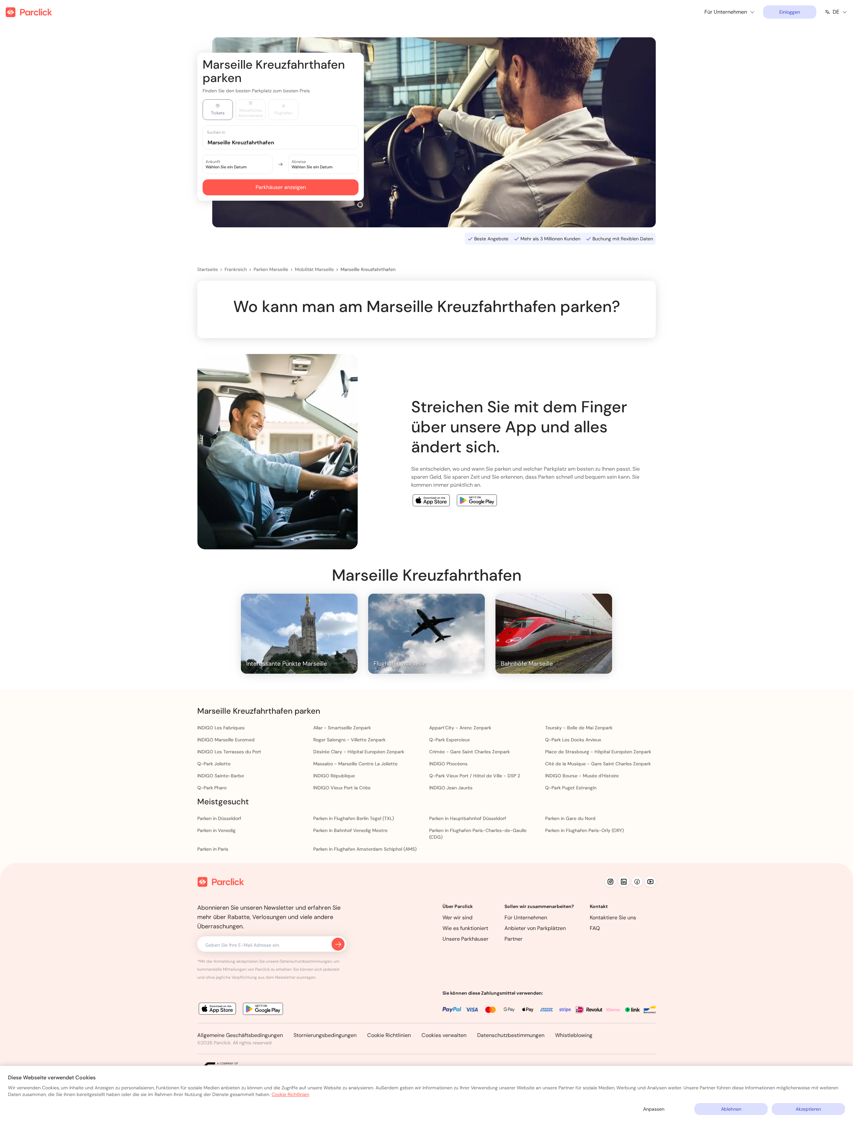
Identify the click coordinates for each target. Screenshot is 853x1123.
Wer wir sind (457, 917)
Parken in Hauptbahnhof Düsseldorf (467, 818)
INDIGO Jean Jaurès (450, 788)
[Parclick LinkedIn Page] (623, 881)
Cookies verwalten (444, 1035)
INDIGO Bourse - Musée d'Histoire (582, 776)
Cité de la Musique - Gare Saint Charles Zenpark (598, 764)
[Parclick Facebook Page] (637, 881)
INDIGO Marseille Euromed (226, 740)
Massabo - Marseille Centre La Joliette (355, 764)
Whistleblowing (573, 1035)
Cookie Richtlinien (389, 1035)
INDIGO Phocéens (448, 764)
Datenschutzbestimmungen (510, 1035)
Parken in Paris (212, 849)
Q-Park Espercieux (449, 740)
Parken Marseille (271, 269)
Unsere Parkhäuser (465, 938)
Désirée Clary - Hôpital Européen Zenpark (358, 752)
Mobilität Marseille (314, 269)
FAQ (595, 928)
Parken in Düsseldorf (219, 818)
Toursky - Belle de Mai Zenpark (578, 728)
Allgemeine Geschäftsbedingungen (240, 1035)
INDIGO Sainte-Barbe (220, 776)
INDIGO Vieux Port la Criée (342, 788)
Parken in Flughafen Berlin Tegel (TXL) (353, 818)
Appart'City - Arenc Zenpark (460, 728)
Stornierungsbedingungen (325, 1035)
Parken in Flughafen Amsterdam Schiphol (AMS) (365, 849)
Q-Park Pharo (212, 788)
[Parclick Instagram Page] (610, 881)
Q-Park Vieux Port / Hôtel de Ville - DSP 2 (474, 776)
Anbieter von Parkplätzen (535, 928)
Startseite (207, 269)
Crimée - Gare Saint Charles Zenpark (469, 752)
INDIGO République (334, 776)
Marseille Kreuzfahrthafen (368, 269)
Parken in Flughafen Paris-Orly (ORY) (584, 830)
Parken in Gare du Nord (570, 818)
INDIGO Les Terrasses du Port (229, 752)
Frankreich (236, 269)
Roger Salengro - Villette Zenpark (349, 740)
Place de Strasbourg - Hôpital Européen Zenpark (598, 752)
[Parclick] (28, 12)
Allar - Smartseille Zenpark (342, 728)
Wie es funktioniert (465, 928)
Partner (513, 938)
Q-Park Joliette (214, 764)
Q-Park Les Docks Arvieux (573, 740)
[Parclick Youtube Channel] (650, 881)
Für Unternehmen (525, 917)
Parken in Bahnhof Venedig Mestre (350, 830)
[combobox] (287, 142)
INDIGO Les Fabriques (221, 728)
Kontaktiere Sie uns (613, 917)
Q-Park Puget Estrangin (570, 788)
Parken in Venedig (216, 830)
